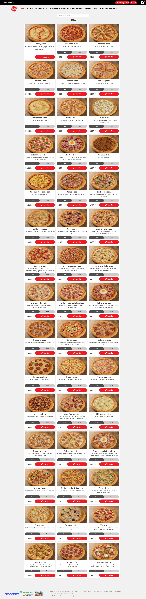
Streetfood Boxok (91, 9)
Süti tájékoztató (98, 591)
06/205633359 (9, 3)
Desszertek (80, 9)
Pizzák (23, 9)
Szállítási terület (53, 591)
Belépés (133, 3)
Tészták (41, 9)
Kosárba (78, 57)
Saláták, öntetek (51, 9)
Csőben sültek (32, 9)
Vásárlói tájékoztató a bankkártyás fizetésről (61, 593)
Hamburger (104, 9)
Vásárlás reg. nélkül (122, 3)
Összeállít (45, 57)
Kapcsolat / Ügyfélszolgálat (72, 591)
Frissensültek (64, 9)
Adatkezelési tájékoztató (86, 591)
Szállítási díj (61, 591)
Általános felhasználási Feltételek (112, 591)
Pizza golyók (113, 9)
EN (138, 2)
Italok (72, 9)
